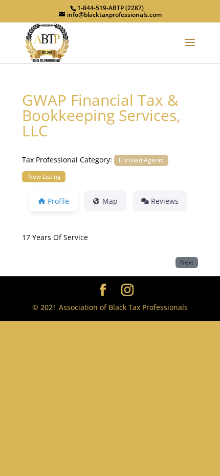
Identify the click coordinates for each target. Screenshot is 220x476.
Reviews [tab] (165, 201)
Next (186, 262)
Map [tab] (110, 201)
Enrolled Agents (141, 160)
